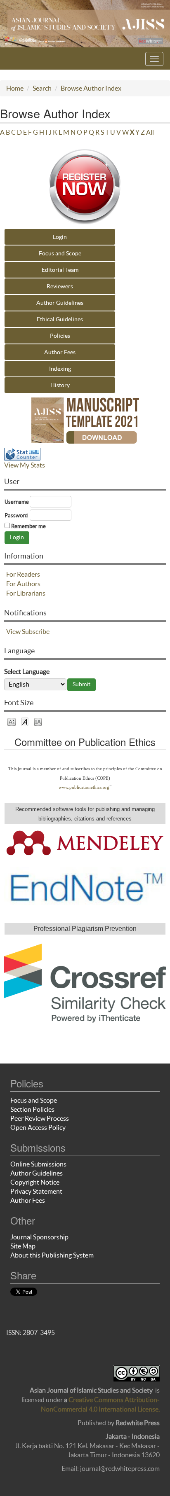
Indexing (60, 368)
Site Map (22, 1246)
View (13, 631)
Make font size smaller (11, 721)
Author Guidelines (59, 302)
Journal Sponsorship (39, 1237)
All (150, 132)
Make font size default (25, 721)
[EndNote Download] (85, 886)
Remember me (28, 526)
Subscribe (36, 631)
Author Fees (60, 352)
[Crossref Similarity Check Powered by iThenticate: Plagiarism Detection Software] (85, 983)
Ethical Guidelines (60, 319)
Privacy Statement (36, 1191)
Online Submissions (38, 1164)
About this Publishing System (52, 1255)
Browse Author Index (91, 88)
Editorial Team (60, 269)
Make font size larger (38, 721)
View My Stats (24, 465)
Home (15, 88)
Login (60, 237)
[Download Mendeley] (85, 842)
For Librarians (25, 593)
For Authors (23, 583)
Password (16, 515)
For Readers (23, 574)
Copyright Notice (34, 1182)
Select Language (27, 671)
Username (17, 502)
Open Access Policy (38, 1127)
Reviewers (60, 286)
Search (42, 88)
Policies (60, 335)
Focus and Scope (60, 253)
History (60, 385)
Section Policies (32, 1109)
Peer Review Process (39, 1118)
